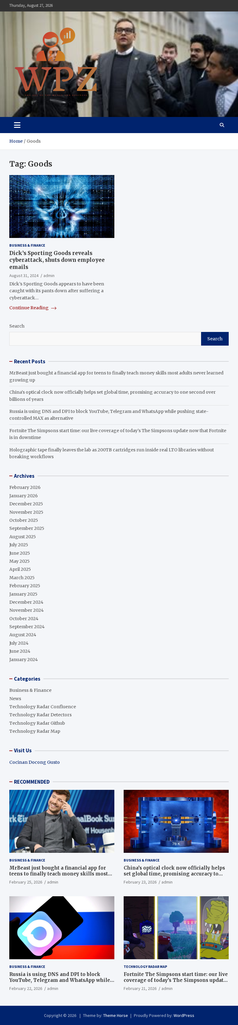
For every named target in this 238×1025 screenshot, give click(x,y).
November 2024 (26, 610)
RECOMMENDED (32, 781)
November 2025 (26, 512)
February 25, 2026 (25, 882)
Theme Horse (115, 1015)
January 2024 (23, 659)
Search (16, 326)
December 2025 (26, 504)
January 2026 (23, 496)
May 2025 (19, 561)
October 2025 (23, 520)
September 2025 (26, 528)
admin (49, 275)
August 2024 (22, 635)
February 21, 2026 (140, 988)
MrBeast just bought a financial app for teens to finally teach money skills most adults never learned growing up (58, 874)
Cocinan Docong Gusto (34, 762)
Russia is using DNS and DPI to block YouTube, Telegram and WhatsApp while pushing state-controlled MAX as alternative (59, 983)
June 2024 (19, 651)
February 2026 (25, 487)
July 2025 (18, 545)
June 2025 (19, 553)
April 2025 (20, 569)
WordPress (184, 1015)
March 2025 (22, 577)
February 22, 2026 (25, 988)
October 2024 (23, 618)
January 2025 (23, 594)
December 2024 (26, 602)
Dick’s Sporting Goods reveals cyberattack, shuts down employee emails (57, 260)
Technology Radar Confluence (42, 706)
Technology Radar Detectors (40, 715)
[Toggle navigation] (17, 125)
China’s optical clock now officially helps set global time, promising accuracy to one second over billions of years (174, 874)
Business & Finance (27, 245)
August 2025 (22, 536)
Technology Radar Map (34, 731)
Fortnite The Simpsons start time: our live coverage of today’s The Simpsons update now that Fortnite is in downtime (176, 980)
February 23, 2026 (140, 882)
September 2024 (27, 626)
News (15, 698)
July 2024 (19, 643)
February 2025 (24, 586)
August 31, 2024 (23, 275)
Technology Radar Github (37, 723)
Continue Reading (29, 308)
